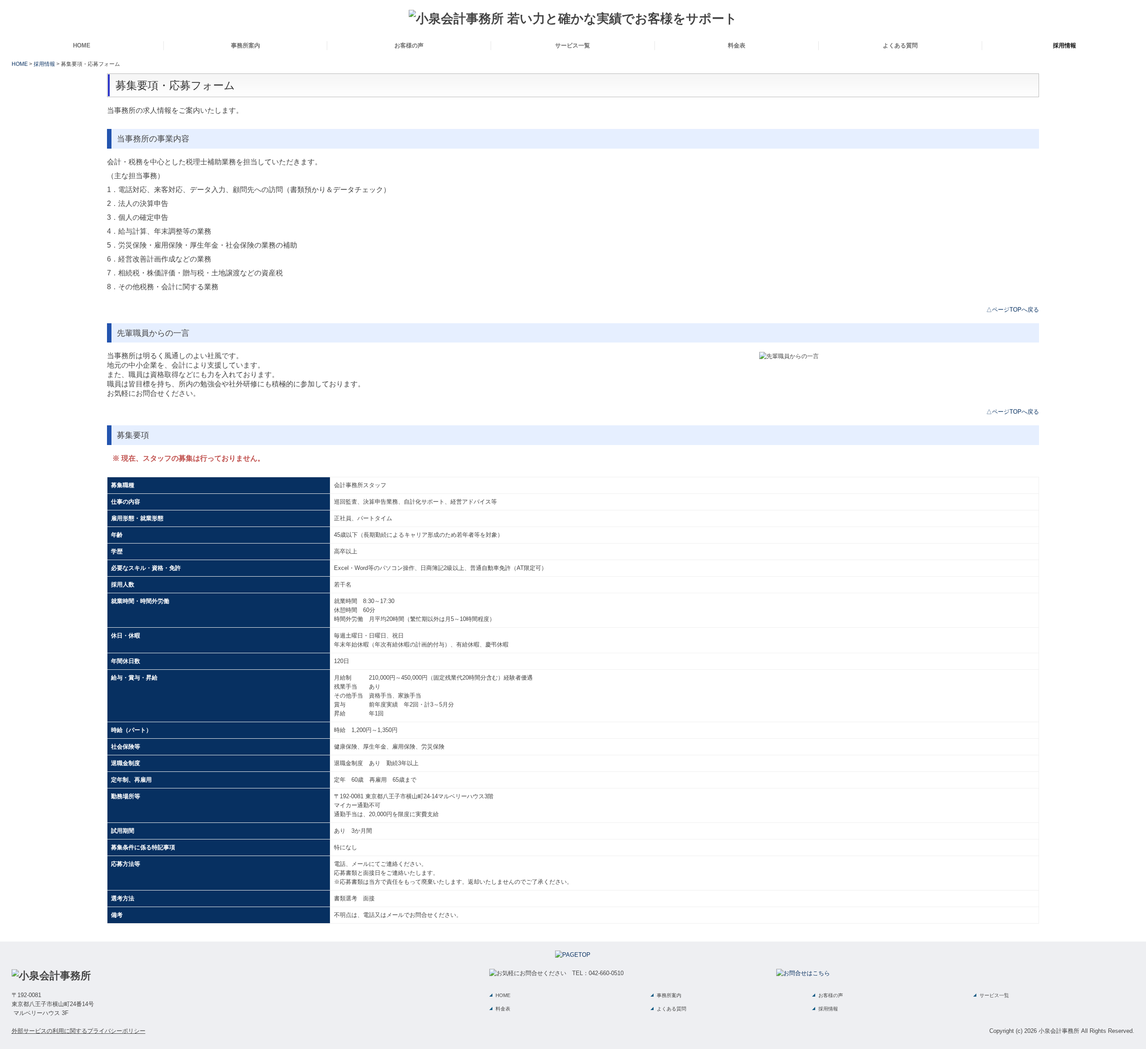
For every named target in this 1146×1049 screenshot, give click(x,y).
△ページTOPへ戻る (1012, 309)
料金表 (736, 45)
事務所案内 (245, 45)
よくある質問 (900, 45)
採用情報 (1064, 45)
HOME (81, 45)
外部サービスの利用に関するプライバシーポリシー (78, 1031)
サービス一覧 (572, 45)
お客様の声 (408, 45)
